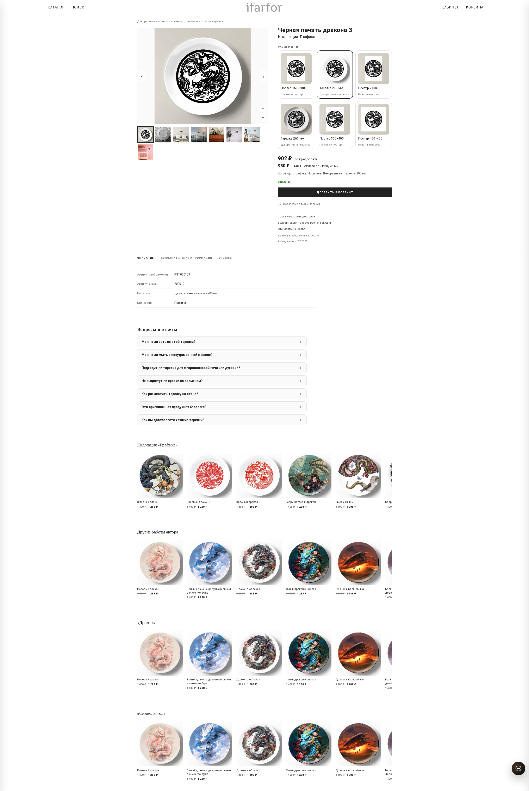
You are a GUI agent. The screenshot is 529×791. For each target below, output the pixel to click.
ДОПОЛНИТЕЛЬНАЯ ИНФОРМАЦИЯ (186, 258)
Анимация (193, 21)
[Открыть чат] (518, 768)
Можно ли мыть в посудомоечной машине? (177, 355)
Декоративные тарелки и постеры (159, 21)
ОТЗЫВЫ (225, 258)
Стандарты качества (291, 228)
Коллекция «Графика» (157, 445)
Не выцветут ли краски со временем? (172, 381)
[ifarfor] (264, 7)
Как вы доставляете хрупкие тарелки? (173, 420)
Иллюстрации (214, 21)
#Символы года (151, 713)
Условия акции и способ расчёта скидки (304, 222)
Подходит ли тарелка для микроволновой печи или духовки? (191, 368)
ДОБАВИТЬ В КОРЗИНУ (335, 192)
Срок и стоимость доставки (296, 216)
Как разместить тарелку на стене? (170, 394)
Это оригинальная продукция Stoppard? (174, 407)
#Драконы (146, 622)
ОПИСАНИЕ (145, 258)
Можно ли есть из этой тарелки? (168, 342)
